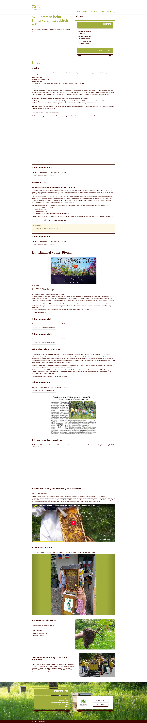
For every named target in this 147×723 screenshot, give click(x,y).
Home (78, 12)
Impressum (34, 694)
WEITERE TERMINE (104, 50)
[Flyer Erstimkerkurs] (45, 220)
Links (102, 12)
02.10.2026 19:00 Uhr (84, 36)
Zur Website (100, 673)
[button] (36, 571)
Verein (85, 12)
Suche (67, 679)
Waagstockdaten (64, 677)
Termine (94, 12)
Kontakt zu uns (64, 674)
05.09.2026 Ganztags (84, 31)
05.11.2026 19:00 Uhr (84, 41)
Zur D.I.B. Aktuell (100, 678)
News (109, 12)
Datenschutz (42, 694)
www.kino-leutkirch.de (39, 312)
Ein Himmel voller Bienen (52, 252)
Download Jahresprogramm (44, 176)
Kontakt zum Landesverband (60, 676)
